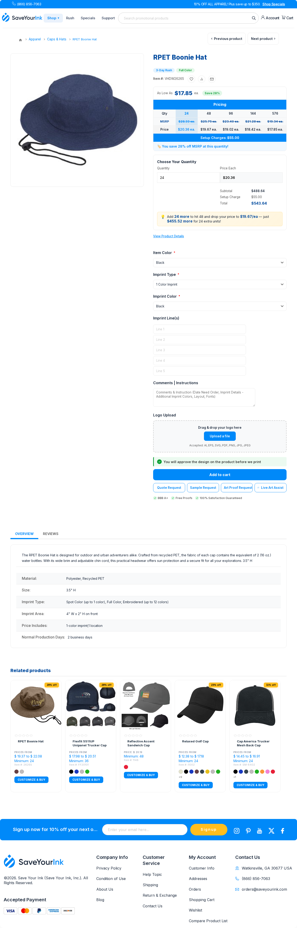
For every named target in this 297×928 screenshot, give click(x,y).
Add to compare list (201, 79)
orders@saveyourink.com (264, 889)
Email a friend (212, 79)
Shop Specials (273, 4)
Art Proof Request (238, 488)
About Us (104, 889)
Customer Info (201, 868)
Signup (209, 829)
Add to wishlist (191, 79)
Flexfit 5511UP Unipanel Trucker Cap (90, 743)
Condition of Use (111, 878)
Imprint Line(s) (166, 318)
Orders (195, 889)
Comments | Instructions (175, 382)
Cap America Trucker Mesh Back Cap (253, 743)
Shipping (150, 885)
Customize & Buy (31, 780)
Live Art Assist (272, 488)
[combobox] (188, 18)
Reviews (50, 534)
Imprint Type (165, 274)
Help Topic (152, 874)
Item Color (163, 252)
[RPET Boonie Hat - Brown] (36, 705)
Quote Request (169, 488)
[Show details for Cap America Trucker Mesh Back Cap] (255, 705)
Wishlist (195, 910)
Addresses (198, 878)
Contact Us (152, 906)
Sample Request (203, 488)
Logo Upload (164, 415)
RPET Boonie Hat (31, 741)
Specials (88, 18)
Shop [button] (53, 18)
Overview (24, 534)
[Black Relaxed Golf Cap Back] (200, 705)
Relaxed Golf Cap (195, 741)
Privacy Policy (108, 868)
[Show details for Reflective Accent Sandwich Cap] (145, 705)
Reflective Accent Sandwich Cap (141, 743)
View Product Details (168, 236)
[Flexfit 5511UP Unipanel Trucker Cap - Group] (90, 705)
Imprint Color (165, 296)
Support (108, 18)
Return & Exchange (160, 895)
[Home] (20, 40)
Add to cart (219, 474)
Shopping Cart (201, 899)
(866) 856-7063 (29, 4)
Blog (100, 899)
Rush (70, 18)
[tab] (24, 534)
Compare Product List (208, 920)
